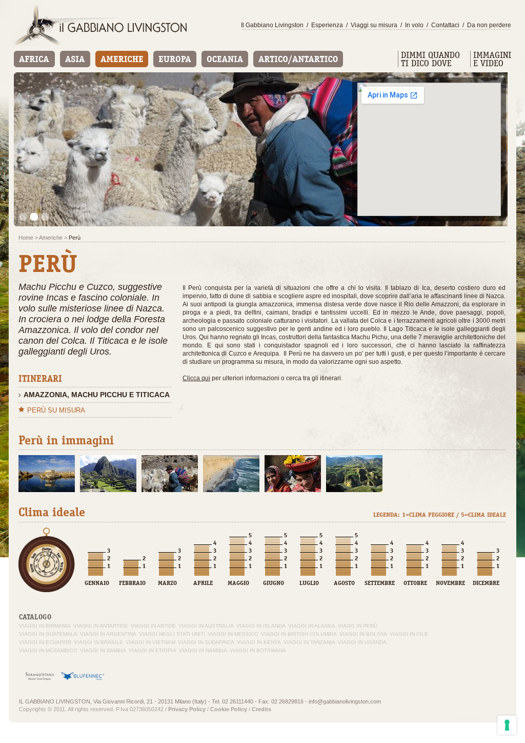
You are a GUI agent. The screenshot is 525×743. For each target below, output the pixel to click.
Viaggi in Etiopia (152, 650)
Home (25, 237)
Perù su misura (56, 410)
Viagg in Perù (357, 626)
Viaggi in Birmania (45, 626)
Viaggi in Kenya (259, 642)
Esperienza (327, 25)
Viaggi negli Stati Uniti (172, 634)
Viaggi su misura (374, 25)
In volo (414, 25)
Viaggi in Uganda (362, 642)
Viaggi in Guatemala (48, 634)
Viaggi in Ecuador (45, 642)
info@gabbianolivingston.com (345, 701)
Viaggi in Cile (409, 634)
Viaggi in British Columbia (299, 634)
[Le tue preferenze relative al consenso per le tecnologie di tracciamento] (507, 725)
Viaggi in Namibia (203, 650)
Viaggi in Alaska (311, 626)
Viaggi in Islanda (261, 626)
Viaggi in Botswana (258, 650)
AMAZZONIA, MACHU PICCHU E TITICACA (97, 394)
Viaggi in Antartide (100, 626)
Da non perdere (489, 25)
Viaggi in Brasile (98, 642)
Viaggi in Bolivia (363, 634)
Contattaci (445, 25)
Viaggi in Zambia (103, 650)
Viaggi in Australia (206, 626)
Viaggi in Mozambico (48, 650)
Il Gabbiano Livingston (272, 25)
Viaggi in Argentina (108, 634)
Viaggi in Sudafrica (206, 642)
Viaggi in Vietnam (150, 642)
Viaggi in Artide (153, 626)
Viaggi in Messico (233, 634)
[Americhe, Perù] (46, 473)
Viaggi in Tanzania (309, 642)
